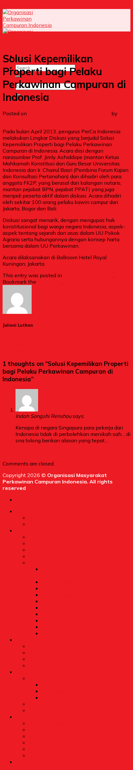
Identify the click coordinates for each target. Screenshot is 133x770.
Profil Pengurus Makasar (69, 601)
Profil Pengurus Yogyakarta (73, 620)
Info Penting (31, 716)
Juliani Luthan (19, 120)
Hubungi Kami (33, 761)
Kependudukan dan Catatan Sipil (67, 736)
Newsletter (41, 710)
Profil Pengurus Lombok (69, 627)
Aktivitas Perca (46, 678)
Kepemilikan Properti (21, 42)
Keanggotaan (33, 639)
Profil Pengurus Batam (67, 582)
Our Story (39, 543)
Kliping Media (44, 704)
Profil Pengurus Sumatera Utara (78, 633)
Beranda (26, 511)
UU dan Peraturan (49, 755)
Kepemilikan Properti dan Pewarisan (72, 749)
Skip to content (21, 6)
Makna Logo (43, 556)
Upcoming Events (49, 517)
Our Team (39, 562)
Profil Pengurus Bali (64, 588)
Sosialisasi (53, 691)
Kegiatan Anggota (63, 697)
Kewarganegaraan (50, 742)
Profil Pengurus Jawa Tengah (75, 614)
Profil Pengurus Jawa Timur (73, 607)
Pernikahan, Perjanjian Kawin (63, 729)
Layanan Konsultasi (51, 665)
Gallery (24, 671)
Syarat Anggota (47, 646)
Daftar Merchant (48, 659)
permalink (49, 282)
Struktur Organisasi (50, 549)
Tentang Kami (45, 537)
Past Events (42, 524)
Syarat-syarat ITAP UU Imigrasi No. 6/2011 (54, 351)
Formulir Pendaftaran (53, 652)
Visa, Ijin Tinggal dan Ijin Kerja (63, 723)
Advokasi (52, 684)
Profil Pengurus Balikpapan (73, 594)
